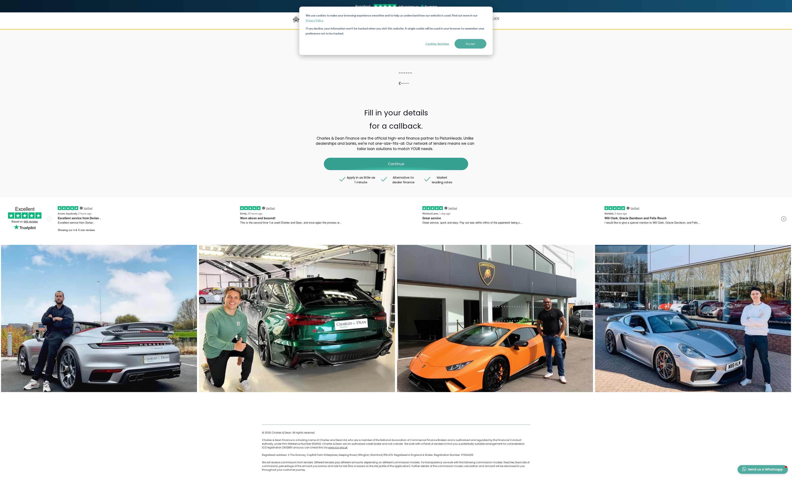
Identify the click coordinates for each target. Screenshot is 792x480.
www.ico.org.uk (337, 447)
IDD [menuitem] (402, 416)
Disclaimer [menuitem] (294, 416)
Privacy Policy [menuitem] (344, 416)
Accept (470, 43)
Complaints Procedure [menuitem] (318, 416)
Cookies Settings (437, 43)
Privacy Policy (314, 20)
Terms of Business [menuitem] (273, 416)
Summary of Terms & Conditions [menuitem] (376, 416)
